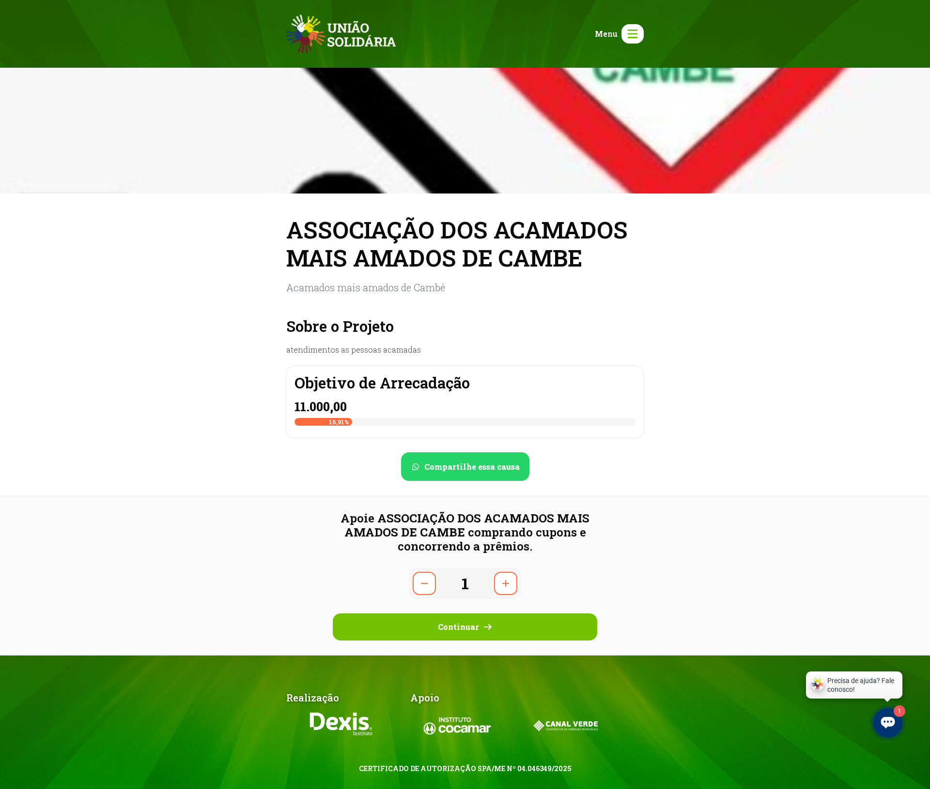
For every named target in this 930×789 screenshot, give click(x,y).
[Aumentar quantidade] (505, 583)
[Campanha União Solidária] (341, 33)
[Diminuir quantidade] (424, 583)
